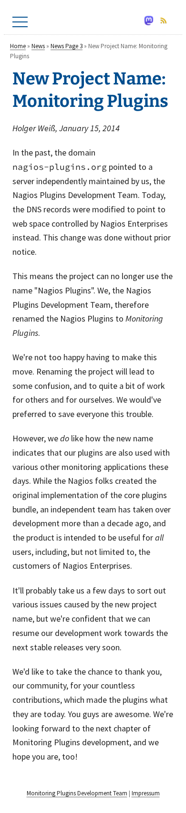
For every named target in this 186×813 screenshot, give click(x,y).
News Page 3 (67, 46)
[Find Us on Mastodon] (151, 22)
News (38, 46)
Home (18, 46)
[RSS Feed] (166, 22)
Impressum (146, 793)
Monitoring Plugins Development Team (77, 793)
